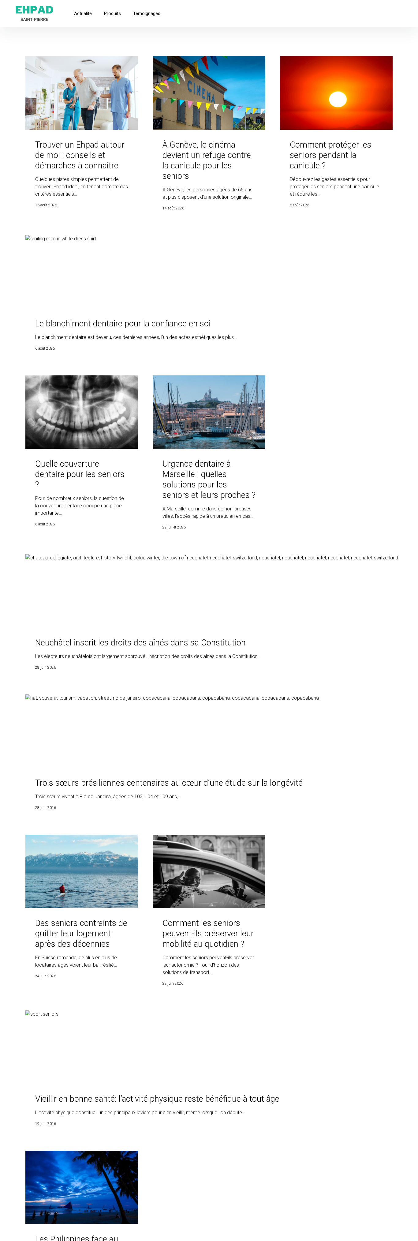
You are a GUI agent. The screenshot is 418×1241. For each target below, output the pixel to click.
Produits (112, 13)
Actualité (83, 13)
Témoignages (146, 13)
